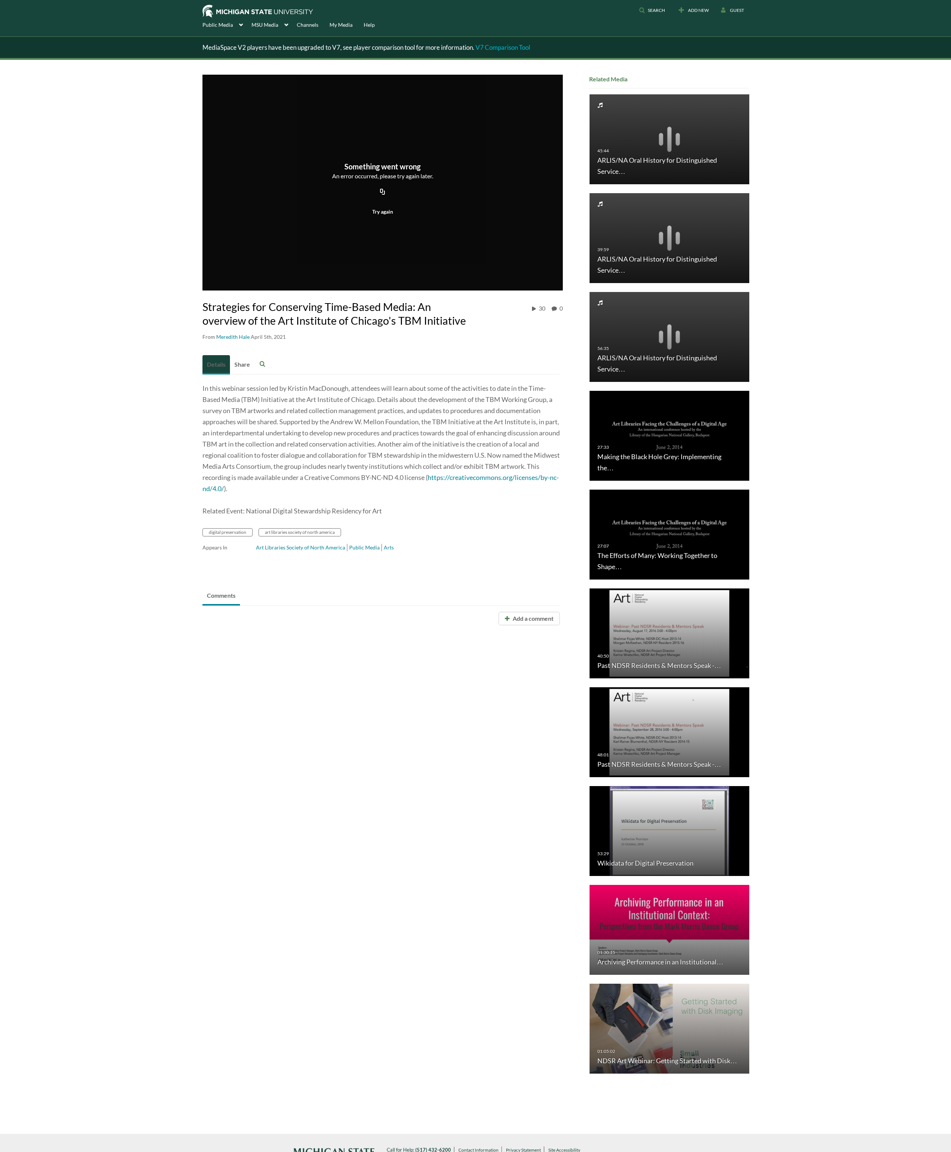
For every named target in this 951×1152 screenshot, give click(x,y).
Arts (389, 547)
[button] (652, 10)
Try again (382, 211)
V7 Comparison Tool (503, 47)
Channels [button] (307, 25)
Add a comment (533, 618)
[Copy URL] (383, 192)
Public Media (364, 547)
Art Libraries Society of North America (300, 547)
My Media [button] (341, 25)
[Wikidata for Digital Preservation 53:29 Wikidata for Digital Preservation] (669, 830)
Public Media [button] (217, 25)
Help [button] (369, 25)
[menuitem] (226, 24)
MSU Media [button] (264, 25)
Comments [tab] (221, 595)
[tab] (216, 364)
